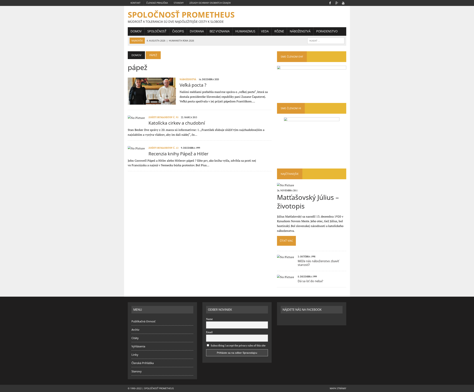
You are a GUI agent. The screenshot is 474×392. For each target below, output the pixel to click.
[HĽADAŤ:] (325, 40)
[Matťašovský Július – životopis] (285, 185)
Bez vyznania (220, 31)
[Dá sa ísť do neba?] (285, 277)
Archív (135, 329)
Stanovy (179, 2)
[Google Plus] (337, 3)
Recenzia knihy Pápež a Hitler (178, 154)
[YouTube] (343, 3)
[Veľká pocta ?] (152, 102)
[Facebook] (330, 3)
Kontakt (136, 2)
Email (209, 332)
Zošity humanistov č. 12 (163, 147)
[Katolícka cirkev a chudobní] (136, 118)
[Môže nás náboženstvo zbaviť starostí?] (285, 257)
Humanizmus (245, 31)
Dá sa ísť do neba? (310, 281)
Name (209, 319)
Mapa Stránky (338, 388)
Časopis (178, 31)
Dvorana (197, 31)
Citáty (135, 338)
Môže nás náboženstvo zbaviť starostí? (318, 263)
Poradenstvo (327, 31)
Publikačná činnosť (143, 321)
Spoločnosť (156, 31)
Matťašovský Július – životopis (308, 202)
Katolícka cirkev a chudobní (176, 123)
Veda (265, 31)
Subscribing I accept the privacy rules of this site (238, 345)
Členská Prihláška (157, 2)
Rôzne (279, 31)
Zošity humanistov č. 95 (163, 117)
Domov (136, 31)
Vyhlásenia (138, 346)
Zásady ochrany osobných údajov (210, 2)
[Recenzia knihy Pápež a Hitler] (136, 148)
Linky (134, 354)
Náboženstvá (300, 31)
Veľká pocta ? (193, 85)
